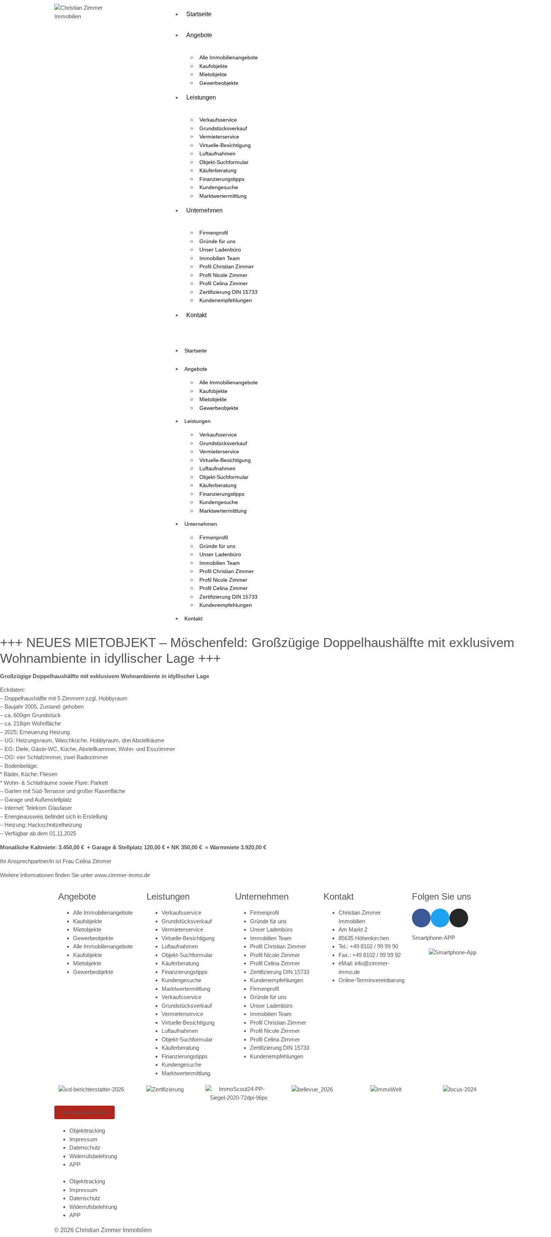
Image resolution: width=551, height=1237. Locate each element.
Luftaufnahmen (217, 153)
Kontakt (196, 315)
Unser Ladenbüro (220, 250)
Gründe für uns (217, 241)
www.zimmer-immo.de (122, 875)
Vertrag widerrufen (84, 1112)
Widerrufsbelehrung (93, 1156)
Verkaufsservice (218, 120)
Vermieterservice (219, 137)
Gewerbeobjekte (218, 83)
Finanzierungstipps (221, 179)
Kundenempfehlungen (225, 300)
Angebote (199, 35)
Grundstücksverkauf (223, 128)
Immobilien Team (219, 258)
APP (75, 1164)
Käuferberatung (218, 170)
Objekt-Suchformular (224, 162)
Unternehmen (204, 210)
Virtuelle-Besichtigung (225, 145)
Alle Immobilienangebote (228, 57)
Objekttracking (87, 1130)
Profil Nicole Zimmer (223, 275)
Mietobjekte (213, 74)
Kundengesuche (218, 187)
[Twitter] (440, 918)
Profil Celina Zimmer (223, 283)
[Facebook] (421, 918)
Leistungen (201, 97)
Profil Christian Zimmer (226, 266)
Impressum (83, 1139)
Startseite (198, 14)
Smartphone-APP (433, 938)
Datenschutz (84, 1147)
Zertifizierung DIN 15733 (228, 292)
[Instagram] (458, 918)
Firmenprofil (213, 233)
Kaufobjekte (213, 66)
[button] (332, 330)
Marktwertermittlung (223, 196)
